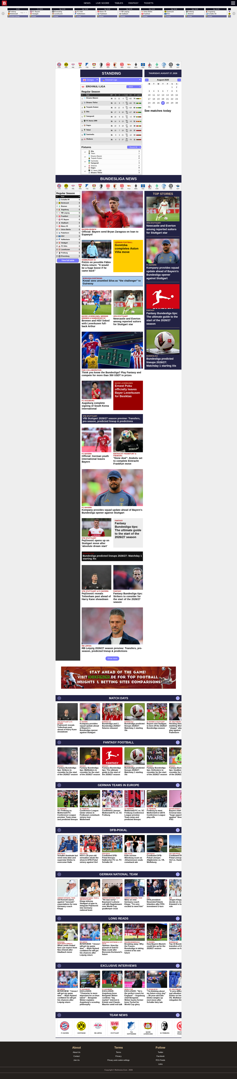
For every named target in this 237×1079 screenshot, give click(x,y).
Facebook (161, 1056)
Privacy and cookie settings (118, 1060)
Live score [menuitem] (102, 3)
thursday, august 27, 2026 (163, 73)
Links (160, 1064)
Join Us (76, 1060)
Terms (118, 1052)
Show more (112, 658)
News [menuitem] (87, 3)
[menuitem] (29, 3)
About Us (76, 1052)
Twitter (160, 1052)
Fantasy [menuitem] (133, 3)
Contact (76, 1056)
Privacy (118, 1056)
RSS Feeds (160, 1060)
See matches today (157, 110)
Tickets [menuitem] (148, 3)
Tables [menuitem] (119, 3)
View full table (67, 260)
